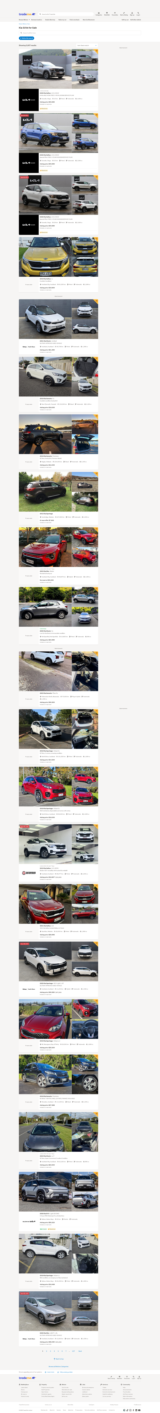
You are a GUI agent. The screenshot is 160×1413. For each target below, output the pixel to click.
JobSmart (84, 1392)
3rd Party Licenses (128, 1394)
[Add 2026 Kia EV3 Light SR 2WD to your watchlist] (95, 1174)
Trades (104, 1387)
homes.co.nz (48, 1404)
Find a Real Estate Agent (47, 1396)
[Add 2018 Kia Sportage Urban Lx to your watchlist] (95, 1236)
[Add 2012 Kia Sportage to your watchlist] (95, 474)
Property (44, 1384)
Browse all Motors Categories (58, 1366)
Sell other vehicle (135, 20)
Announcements (127, 1389)
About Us (52, 1410)
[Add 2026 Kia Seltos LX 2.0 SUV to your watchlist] (95, 51)
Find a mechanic (75, 20)
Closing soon (24, 1392)
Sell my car (125, 20)
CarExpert (91, 1404)
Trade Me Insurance (24, 1404)
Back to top (60, 1359)
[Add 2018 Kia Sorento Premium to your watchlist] (95, 1057)
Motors (64, 1384)
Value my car (62, 20)
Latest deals (24, 1387)
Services (105, 1384)
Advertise (70, 1410)
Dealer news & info (67, 1394)
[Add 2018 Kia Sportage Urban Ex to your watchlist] (95, 711)
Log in (138, 15)
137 (73, 1351)
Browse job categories (88, 1387)
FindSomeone (137, 1404)
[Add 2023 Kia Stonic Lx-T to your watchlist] (95, 1114)
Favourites (127, 1378)
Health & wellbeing (107, 1394)
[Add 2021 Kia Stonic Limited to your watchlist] (95, 301)
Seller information (127, 1396)
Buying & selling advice (68, 1392)
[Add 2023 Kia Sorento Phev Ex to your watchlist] (95, 654)
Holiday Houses (114, 1404)
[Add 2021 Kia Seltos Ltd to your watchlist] (95, 886)
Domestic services (107, 1389)
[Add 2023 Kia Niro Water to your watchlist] (95, 529)
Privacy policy (78, 1410)
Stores (23, 1389)
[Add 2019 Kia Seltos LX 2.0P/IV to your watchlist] (95, 826)
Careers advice (86, 1389)
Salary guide (85, 1396)
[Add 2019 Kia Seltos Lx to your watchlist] (95, 239)
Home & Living (25, 1396)
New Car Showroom (89, 20)
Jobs (83, 1384)
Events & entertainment (109, 1392)
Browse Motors (23, 20)
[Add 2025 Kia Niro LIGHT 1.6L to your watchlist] (95, 1294)
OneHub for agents (46, 1394)
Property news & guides (47, 1387)
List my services (107, 1396)
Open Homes (44, 1392)
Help (124, 1387)
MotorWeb (70, 1404)
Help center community (129, 1398)
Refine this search (27, 38)
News (64, 1410)
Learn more (50, 1372)
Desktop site (44, 1410)
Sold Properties (45, 1389)
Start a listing (111, 1378)
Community (126, 1384)
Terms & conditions (90, 1410)
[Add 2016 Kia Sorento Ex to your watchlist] (95, 359)
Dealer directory (50, 20)
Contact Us (112, 1410)
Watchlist (119, 1378)
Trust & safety (126, 1392)
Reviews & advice (36, 20)
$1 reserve (24, 1394)
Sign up (132, 15)
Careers (59, 1410)
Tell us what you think (66, 1372)
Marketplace (25, 1384)
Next (80, 1351)
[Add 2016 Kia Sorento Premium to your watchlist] (95, 417)
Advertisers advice (87, 1394)
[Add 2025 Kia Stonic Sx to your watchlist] (95, 589)
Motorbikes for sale (67, 1389)
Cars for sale (65, 1387)
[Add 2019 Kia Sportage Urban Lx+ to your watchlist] (95, 1001)
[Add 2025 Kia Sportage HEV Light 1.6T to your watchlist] (95, 944)
